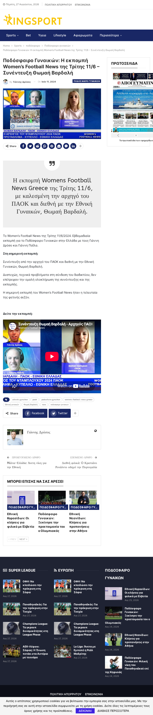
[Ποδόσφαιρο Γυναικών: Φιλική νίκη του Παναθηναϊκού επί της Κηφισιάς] (113, 662)
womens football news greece (78, 399)
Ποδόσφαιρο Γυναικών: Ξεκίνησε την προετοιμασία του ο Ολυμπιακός (127, 615)
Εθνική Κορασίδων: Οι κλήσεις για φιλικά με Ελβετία (137, 592)
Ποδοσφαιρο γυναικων (87, 81)
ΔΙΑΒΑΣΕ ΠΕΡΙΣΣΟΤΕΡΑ (113, 710)
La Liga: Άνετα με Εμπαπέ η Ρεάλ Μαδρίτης (85, 650)
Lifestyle (60, 35)
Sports (11, 35)
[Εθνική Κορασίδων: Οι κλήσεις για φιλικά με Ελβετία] (21, 500)
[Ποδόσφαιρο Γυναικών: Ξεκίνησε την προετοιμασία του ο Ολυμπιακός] (52, 500)
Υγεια (42, 35)
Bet (28, 35)
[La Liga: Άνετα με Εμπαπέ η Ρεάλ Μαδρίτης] (62, 651)
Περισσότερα (109, 35)
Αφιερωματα (83, 35)
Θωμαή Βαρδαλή (30, 404)
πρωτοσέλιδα (129, 140)
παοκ (44, 404)
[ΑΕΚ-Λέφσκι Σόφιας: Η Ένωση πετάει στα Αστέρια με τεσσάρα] (11, 651)
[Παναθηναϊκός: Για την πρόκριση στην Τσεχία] (11, 609)
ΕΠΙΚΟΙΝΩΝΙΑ (82, 4)
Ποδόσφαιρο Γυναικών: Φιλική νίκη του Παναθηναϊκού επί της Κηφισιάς (127, 665)
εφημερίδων (147, 140)
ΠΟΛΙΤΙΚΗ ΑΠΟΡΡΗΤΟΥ (58, 4)
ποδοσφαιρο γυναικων (60, 404)
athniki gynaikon (20, 399)
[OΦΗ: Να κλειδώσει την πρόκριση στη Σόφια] (11, 586)
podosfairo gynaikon (50, 399)
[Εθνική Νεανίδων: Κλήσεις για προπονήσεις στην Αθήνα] (83, 500)
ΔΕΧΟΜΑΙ (85, 710)
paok (34, 399)
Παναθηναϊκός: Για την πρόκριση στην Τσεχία (35, 608)
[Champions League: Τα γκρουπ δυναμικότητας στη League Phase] (11, 628)
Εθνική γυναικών (12, 404)
